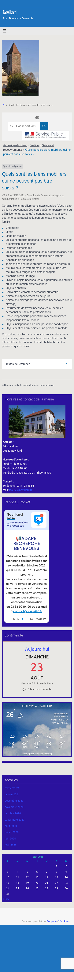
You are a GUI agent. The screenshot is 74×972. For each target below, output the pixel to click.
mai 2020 (10, 845)
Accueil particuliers (15, 145)
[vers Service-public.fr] (45, 135)
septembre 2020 (14, 819)
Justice (34, 145)
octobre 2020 (13, 813)
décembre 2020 (14, 800)
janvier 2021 (12, 794)
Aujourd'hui (37, 649)
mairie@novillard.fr (20, 490)
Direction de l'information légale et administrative (29, 385)
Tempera (51, 921)
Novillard (10, 13)
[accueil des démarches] (37, 117)
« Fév (6, 899)
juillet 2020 (12, 832)
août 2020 (11, 826)
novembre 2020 (14, 807)
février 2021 (12, 788)
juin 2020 (10, 838)
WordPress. (64, 921)
